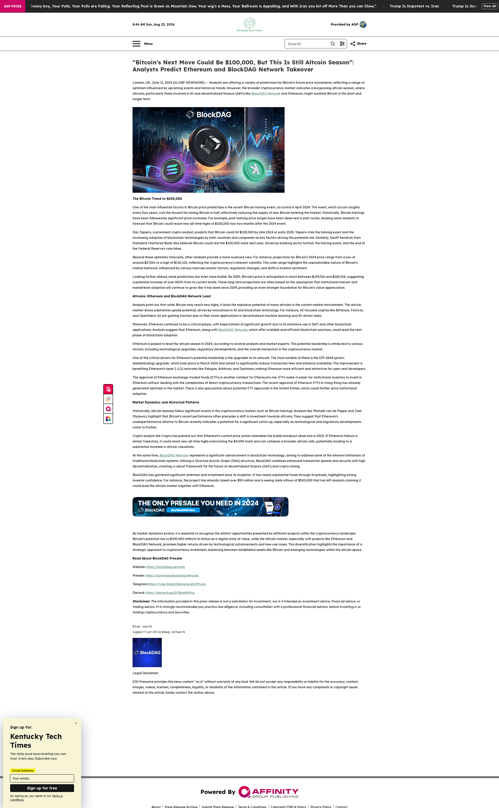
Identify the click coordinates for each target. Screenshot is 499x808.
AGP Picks (12, 6)
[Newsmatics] (108, 419)
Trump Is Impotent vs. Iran (414, 6)
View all (489, 6)
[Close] (76, 723)
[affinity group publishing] (108, 409)
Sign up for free (42, 788)
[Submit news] (108, 389)
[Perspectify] (108, 399)
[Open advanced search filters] (342, 43)
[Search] (332, 43)
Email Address (23, 770)
